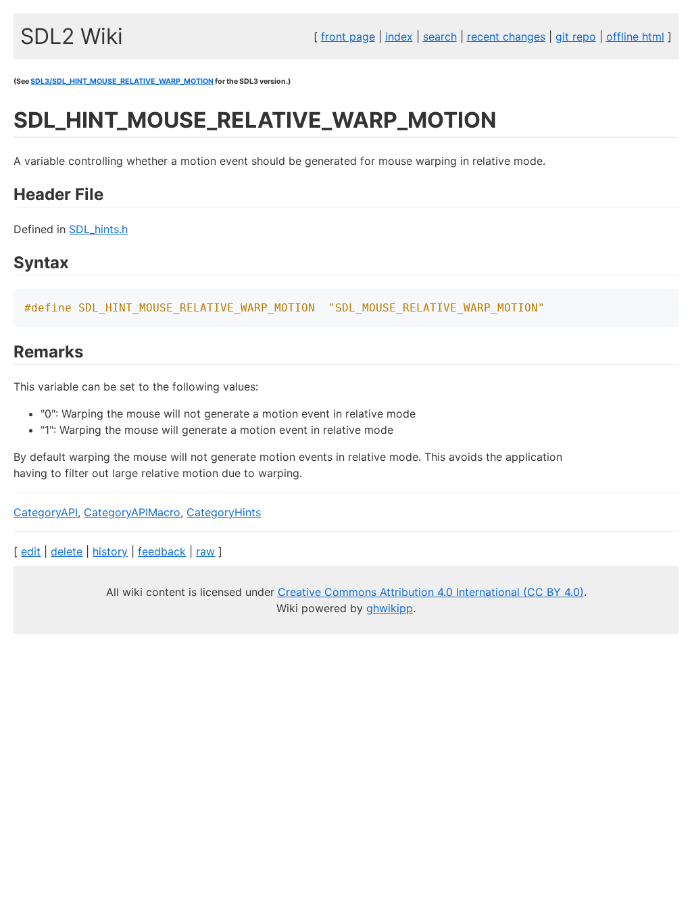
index (399, 36)
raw (205, 551)
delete (66, 551)
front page (348, 36)
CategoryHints (224, 512)
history (110, 551)
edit (31, 551)
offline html (635, 36)
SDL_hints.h (98, 229)
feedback (162, 551)
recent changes (506, 36)
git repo (575, 36)
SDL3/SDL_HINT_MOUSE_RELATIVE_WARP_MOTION (122, 81)
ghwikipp (389, 608)
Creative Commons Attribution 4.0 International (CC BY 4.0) (431, 592)
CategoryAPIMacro (132, 512)
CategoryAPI (46, 512)
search (440, 36)
